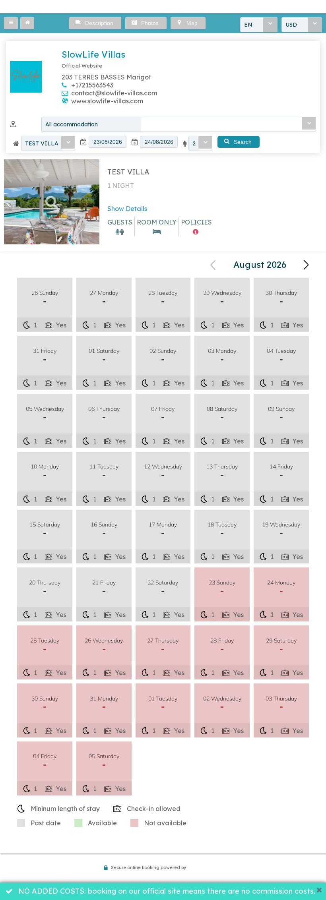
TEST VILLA (41, 143)
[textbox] (107, 142)
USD (291, 24)
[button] (11, 23)
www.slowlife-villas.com (107, 101)
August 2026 (259, 264)
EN (248, 24)
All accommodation (71, 124)
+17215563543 (92, 85)
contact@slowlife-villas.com (114, 93)
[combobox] (258, 24)
